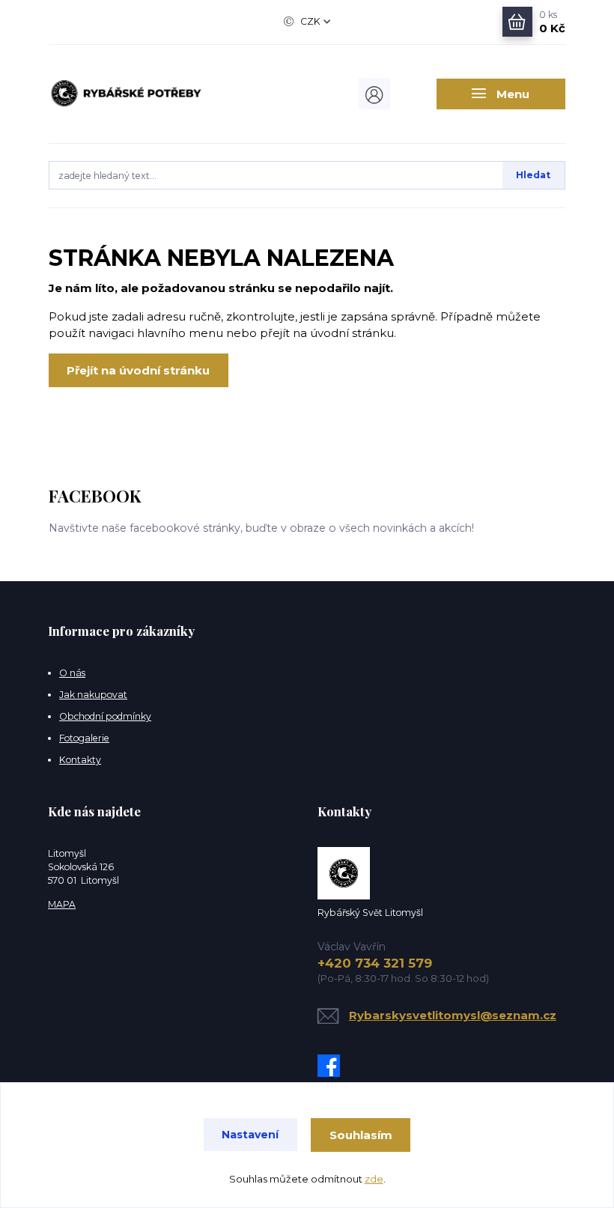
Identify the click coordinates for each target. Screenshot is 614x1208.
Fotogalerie (84, 738)
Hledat (533, 174)
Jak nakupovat (93, 694)
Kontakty (80, 759)
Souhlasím (360, 1135)
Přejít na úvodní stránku (138, 370)
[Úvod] (126, 93)
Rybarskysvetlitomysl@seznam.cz (452, 1015)
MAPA (62, 904)
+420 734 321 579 (374, 963)
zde (374, 1179)
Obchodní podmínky (105, 716)
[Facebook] (332, 1065)
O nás (72, 673)
